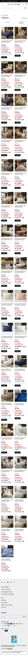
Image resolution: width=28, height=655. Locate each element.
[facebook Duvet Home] (4, 582)
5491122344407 (5, 587)
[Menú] (2, 4)
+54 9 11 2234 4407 (5, 589)
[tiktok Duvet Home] (10, 582)
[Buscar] (25, 8)
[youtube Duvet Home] (7, 582)
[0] (26, 4)
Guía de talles (4, 602)
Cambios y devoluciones (7, 605)
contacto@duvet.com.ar (7, 591)
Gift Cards (3, 607)
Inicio (2, 15)
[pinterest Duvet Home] (13, 582)
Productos (3, 600)
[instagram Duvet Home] (1, 582)
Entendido (18, 652)
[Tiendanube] (7, 649)
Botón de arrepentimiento (9, 646)
